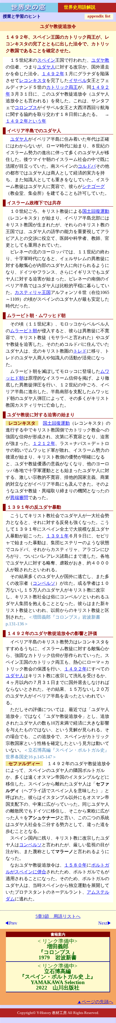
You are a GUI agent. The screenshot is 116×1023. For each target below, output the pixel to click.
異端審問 (19, 497)
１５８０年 (75, 865)
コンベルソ (44, 583)
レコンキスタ (32, 80)
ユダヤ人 (46, 67)
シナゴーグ (93, 186)
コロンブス (26, 107)
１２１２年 (44, 443)
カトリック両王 (62, 87)
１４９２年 (53, 73)
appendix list (98, 16)
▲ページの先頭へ (95, 1001)
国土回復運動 (95, 211)
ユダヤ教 (100, 60)
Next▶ (104, 923)
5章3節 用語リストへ (58, 916)
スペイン (46, 60)
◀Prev (11, 923)
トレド (80, 351)
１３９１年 (57, 535)
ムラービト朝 (23, 330)
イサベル (78, 80)
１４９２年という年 (26, 121)
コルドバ (87, 166)
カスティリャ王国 (33, 292)
